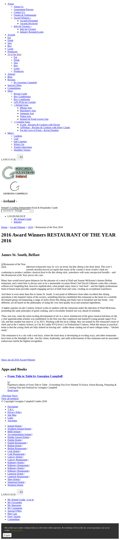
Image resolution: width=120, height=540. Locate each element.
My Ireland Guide (22, 219)
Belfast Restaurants (17, 448)
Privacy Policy (15, 412)
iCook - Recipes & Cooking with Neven (40, 124)
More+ (11, 133)
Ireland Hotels (14, 426)
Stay (10, 43)
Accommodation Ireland (19, 434)
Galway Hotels (15, 457)
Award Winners (22, 18)
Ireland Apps (21, 105)
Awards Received (29, 23)
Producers (12, 51)
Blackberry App (28, 110)
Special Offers (15, 85)
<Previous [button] (6, 395)
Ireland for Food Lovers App (34, 119)
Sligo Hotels (14, 479)
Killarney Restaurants (18, 465)
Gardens (18, 136)
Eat (9, 37)
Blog (10, 77)
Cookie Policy (17, 530)
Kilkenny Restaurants (18, 471)
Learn (10, 48)
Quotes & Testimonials (25, 15)
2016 (30, 227)
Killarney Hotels (16, 462)
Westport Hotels (15, 485)
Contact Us (19, 12)
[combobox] (20, 157)
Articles (11, 74)
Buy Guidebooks (22, 96)
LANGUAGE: (8, 159)
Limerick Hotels (15, 473)
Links (10, 418)
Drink (10, 40)
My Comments (15, 508)
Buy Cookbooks (22, 99)
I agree (7, 535)
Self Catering (20, 141)
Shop (10, 91)
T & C (11, 409)
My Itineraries (14, 505)
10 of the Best (14, 54)
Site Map (12, 415)
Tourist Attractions (23, 147)
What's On (19, 144)
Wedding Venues (22, 150)
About (11, 3)
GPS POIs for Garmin (25, 102)
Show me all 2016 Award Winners (18, 359)
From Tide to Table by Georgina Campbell (35, 376)
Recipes (11, 79)
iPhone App (26, 107)
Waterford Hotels (16, 482)
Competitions (14, 88)
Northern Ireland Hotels (19, 428)
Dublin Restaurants (17, 442)
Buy (10, 46)
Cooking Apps (22, 122)
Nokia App (25, 116)
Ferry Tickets (14, 516)
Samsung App (27, 113)
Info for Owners (23, 26)
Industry (18, 222)
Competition (14, 519)
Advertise (12, 420)
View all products (10, 398)
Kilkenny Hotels (16, 468)
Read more (13, 390)
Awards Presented (29, 20)
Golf (16, 138)
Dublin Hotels (14, 440)
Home (4, 227)
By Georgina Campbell (25, 82)
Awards (11, 34)
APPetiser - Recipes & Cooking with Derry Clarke (45, 127)
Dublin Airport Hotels (18, 437)
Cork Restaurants (16, 454)
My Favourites (15, 502)
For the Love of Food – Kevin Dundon (39, 130)
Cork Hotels (14, 451)
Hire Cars (12, 513)
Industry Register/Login (31, 32)
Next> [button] (15, 395)
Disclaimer (13, 406)
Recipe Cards (20, 93)
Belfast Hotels (14, 445)
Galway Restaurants (17, 459)
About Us (18, 6)
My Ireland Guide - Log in (21, 499)
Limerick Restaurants (18, 476)
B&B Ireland (14, 431)
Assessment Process (23, 9)
